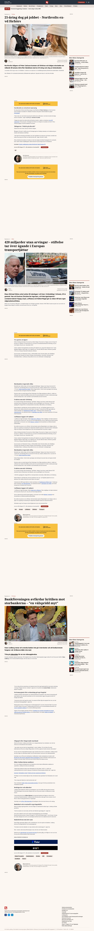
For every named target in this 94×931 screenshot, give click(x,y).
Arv (16, 509)
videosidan (14, 654)
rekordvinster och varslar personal (28, 832)
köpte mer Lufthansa (36, 418)
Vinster (24, 858)
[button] (36, 842)
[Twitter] (9, 915)
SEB (43, 856)
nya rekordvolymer (26, 483)
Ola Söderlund (26, 155)
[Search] (86, 2)
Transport (41, 509)
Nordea (38, 856)
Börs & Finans (32, 6)
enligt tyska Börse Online (24, 389)
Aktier (13, 239)
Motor (56, 6)
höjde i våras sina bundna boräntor (30, 783)
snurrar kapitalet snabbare (20, 707)
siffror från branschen (26, 801)
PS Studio (75, 6)
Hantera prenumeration (67, 907)
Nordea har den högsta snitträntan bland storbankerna (27, 757)
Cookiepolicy (65, 915)
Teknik (46, 6)
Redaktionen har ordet (67, 921)
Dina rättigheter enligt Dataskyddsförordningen (72, 916)
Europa (21, 509)
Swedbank (17, 858)
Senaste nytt (19, 6)
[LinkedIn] (12, 915)
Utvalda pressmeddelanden (68, 909)
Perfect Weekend (67, 6)
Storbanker (49, 856)
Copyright (64, 912)
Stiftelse (35, 509)
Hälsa (61, 6)
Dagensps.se (7, 14)
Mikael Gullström (26, 514)
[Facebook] (6, 915)
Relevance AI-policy (66, 918)
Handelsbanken (30, 856)
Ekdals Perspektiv (19, 856)
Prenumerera (81, 2)
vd (15, 150)
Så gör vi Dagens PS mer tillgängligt (70, 924)
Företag (51, 6)
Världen (25, 6)
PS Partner (64, 922)
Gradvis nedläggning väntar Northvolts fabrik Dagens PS (32, 144)
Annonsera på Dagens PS (67, 919)
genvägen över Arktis (37, 412)
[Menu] (88, 2)
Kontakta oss (65, 910)
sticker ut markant (49, 712)
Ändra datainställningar (67, 925)
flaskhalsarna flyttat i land (30, 410)
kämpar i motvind (35, 422)
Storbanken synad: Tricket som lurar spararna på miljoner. (30, 773)
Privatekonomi (40, 6)
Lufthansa (27, 509)
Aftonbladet (17, 113)
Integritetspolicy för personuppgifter (70, 913)
